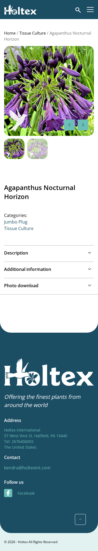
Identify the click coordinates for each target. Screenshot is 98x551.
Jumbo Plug (15, 222)
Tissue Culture (32, 33)
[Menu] (90, 9)
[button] (83, 125)
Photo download (21, 286)
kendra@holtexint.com (27, 468)
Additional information (27, 269)
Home (10, 33)
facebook (26, 493)
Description (16, 253)
